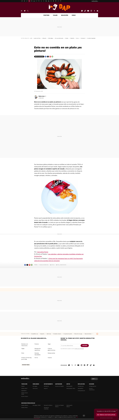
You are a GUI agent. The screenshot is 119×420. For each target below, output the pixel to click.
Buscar (28, 10)
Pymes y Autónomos (91, 389)
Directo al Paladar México (59, 406)
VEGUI (74, 15)
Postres (37, 344)
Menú (21, 10)
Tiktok (85, 10)
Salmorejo (49, 333)
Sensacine (46, 386)
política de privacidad (79, 348)
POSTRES (46, 15)
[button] (42, 96)
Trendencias (81, 386)
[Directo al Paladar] (59, 7)
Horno (77, 38)
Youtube (88, 10)
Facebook (94, 10)
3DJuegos (35, 386)
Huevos (50, 357)
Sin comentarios (40, 56)
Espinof (46, 388)
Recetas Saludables (37, 353)
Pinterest (84, 365)
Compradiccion (81, 390)
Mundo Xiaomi (24, 396)
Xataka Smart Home (24, 393)
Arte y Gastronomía (61, 264)
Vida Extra (35, 388)
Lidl (31, 38)
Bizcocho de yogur (78, 333)
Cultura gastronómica (51, 349)
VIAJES (55, 15)
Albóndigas (50, 38)
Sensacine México (48, 405)
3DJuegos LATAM (36, 405)
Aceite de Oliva (37, 38)
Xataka (23, 386)
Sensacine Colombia (46, 408)
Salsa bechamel (88, 333)
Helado (66, 38)
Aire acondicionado (59, 38)
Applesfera (23, 390)
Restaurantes (51, 353)
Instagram (91, 10)
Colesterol (83, 38)
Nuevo (25, 10)
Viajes (22, 348)
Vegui (49, 344)
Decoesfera (80, 388)
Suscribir (84, 345)
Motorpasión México (69, 406)
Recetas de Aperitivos (37, 349)
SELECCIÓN (64, 15)
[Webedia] (25, 378)
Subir (93, 378)
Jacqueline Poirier (42, 252)
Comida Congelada (91, 38)
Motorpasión (69, 386)
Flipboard (50, 56)
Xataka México (24, 405)
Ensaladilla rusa (34, 333)
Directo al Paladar (59, 386)
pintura (52, 264)
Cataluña (72, 38)
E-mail (97, 10)
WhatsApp (82, 10)
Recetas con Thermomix (24, 344)
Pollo (22, 353)
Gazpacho (42, 333)
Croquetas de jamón (67, 333)
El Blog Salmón (92, 386)
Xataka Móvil (24, 388)
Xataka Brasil (24, 407)
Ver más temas (25, 364)
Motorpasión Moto (71, 388)
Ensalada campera (57, 333)
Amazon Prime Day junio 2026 (26, 358)
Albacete (44, 38)
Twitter (48, 56)
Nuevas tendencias (43, 264)
